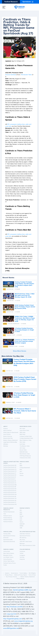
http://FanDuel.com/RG (14, 607)
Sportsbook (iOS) (7, 539)
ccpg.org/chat (11, 614)
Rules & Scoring (7, 436)
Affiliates (5, 444)
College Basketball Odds (26, 438)
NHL (21, 469)
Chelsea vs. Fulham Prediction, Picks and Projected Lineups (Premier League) (25, 341)
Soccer (5, 346)
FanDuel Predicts (8, 521)
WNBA (5, 323)
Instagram (22, 555)
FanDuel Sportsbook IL (9, 479)
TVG (4, 514)
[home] (19, 7)
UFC (21, 471)
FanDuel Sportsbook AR (9, 465)
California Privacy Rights (20, 575)
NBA (21, 465)
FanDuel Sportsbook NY (9, 492)
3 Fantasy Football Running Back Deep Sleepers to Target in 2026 (24, 330)
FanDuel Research (11, 2)
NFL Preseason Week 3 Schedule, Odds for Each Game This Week (25, 411)
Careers (7, 573)
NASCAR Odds (24, 452)
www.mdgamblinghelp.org (23, 621)
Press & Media (20, 578)
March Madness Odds (25, 440)
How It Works (7, 434)
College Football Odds (26, 436)
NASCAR (22, 524)
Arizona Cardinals (10, 74)
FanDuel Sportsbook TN (9, 498)
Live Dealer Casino (8, 557)
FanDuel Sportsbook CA (9, 469)
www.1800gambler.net (11, 628)
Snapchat (22, 559)
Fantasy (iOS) (6, 533)
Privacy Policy (8, 575)
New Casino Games (8, 553)
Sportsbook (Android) (9, 541)
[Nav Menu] (4, 7)
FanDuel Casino (7, 515)
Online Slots (6, 551)
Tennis (21, 522)
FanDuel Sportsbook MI (9, 486)
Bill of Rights (32, 573)
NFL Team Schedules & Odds (27, 545)
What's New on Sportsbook (10, 432)
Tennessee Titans (26, 74)
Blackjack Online (7, 555)
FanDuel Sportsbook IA (9, 477)
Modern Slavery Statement (10, 440)
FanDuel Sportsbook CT (9, 473)
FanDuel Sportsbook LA (9, 483)
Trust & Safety (23, 573)
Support (5, 428)
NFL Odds (22, 428)
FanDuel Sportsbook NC (9, 488)
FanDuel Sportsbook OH (9, 494)
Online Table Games (8, 561)
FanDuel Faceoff (7, 519)
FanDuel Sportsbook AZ (9, 467)
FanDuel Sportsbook (8, 512)
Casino (21, 475)
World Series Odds (25, 454)
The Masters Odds (25, 446)
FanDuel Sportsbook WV (10, 504)
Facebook (22, 551)
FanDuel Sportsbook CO (9, 471)
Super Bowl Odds (24, 430)
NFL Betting (23, 537)
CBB (21, 528)
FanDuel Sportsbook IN (9, 481)
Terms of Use (32, 575)
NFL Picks (22, 539)
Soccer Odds (23, 450)
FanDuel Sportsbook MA (9, 485)
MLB (4, 300)
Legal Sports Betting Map (10, 442)
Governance (14, 573)
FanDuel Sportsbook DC (9, 475)
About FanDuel (7, 430)
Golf (21, 520)
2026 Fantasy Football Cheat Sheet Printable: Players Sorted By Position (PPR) (25, 307)
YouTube (22, 557)
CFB (21, 518)
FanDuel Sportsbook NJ (9, 490)
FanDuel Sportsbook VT (9, 502)
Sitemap (5, 446)
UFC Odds (22, 448)
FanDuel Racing (7, 517)
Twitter (21, 553)
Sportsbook (26, 2)
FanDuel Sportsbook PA (9, 496)
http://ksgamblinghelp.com (12, 619)
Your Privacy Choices (11, 576)
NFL (4, 289)
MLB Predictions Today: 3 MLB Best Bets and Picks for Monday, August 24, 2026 (24, 295)
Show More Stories (19, 351)
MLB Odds (22, 434)
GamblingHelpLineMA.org (22, 590)
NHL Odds (22, 442)
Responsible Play (8, 438)
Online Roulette (7, 559)
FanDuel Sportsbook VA (9, 500)
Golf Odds (22, 444)
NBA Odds (22, 432)
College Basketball (25, 467)
